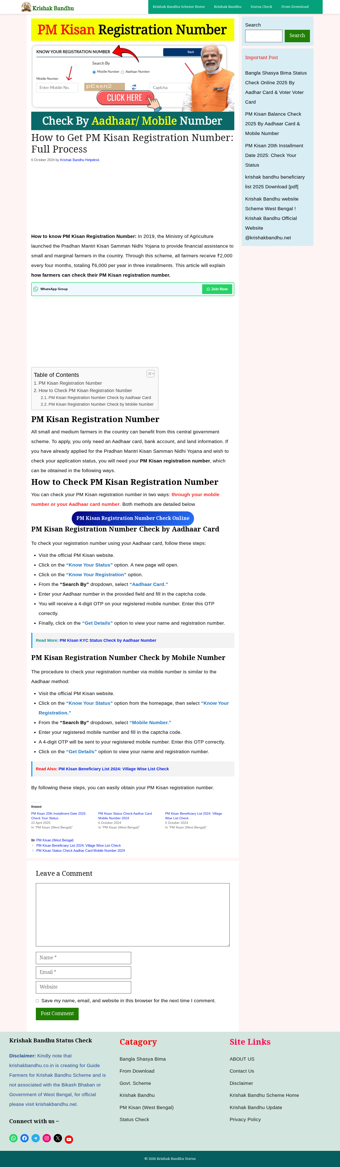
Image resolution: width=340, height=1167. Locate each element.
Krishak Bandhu (227, 7)
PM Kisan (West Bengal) (55, 840)
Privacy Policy (245, 1119)
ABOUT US (242, 1059)
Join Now (219, 289)
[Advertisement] (132, 197)
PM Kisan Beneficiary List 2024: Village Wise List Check (114, 769)
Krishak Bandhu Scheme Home (179, 7)
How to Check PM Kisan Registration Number (85, 390)
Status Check (261, 7)
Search (253, 24)
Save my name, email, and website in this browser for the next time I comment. (128, 1000)
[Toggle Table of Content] (148, 374)
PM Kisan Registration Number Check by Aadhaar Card (100, 397)
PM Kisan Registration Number (70, 383)
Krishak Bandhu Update (256, 1107)
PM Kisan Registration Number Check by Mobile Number (101, 404)
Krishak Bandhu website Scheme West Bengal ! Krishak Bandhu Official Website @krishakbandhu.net (272, 218)
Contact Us (242, 1071)
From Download (295, 7)
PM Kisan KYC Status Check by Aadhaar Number (109, 640)
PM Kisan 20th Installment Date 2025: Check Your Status (274, 155)
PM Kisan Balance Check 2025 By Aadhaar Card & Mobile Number (273, 123)
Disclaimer (241, 1083)
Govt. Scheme (135, 1083)
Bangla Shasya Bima (143, 1059)
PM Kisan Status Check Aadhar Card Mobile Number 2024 (80, 850)
